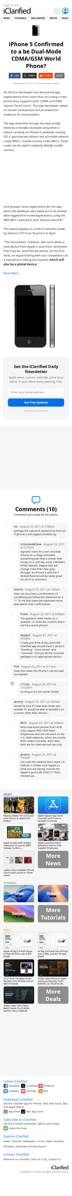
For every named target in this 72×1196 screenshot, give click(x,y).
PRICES (53, 18)
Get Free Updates (36, 402)
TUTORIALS (20, 18)
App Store (14, 1111)
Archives (32, 1146)
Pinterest (49, 1085)
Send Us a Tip (39, 1159)
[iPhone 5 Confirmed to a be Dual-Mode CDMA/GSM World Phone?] (36, 316)
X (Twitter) (32, 1085)
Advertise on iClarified (16, 1159)
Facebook (14, 1085)
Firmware (9, 1146)
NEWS (6, 18)
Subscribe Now (17, 1128)
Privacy (64, 1171)
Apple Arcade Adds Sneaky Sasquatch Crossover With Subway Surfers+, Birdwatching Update (17, 846)
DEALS (65, 18)
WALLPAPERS (38, 18)
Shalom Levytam (52, 83)
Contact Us (54, 1159)
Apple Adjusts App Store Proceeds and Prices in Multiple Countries (50, 818)
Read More (11, 273)
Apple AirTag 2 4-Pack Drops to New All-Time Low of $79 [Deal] (17, 954)
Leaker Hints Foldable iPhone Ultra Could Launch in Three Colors (18, 872)
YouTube (31, 1091)
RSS (46, 1091)
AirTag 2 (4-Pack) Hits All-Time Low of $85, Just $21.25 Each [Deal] (53, 954)
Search (42, 1146)
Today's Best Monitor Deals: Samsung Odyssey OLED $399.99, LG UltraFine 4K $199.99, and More (52, 982)
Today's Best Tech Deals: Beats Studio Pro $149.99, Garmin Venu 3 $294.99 (16, 1008)
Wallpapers (29, 1141)
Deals (49, 1141)
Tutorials (16, 1141)
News (6, 1141)
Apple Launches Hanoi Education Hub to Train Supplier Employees (50, 845)
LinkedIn (14, 1091)
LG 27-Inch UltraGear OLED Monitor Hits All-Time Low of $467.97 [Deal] (18, 981)
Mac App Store (34, 1111)
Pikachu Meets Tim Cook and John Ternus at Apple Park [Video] (18, 818)
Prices (41, 1141)
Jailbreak (21, 1146)
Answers (59, 1141)
